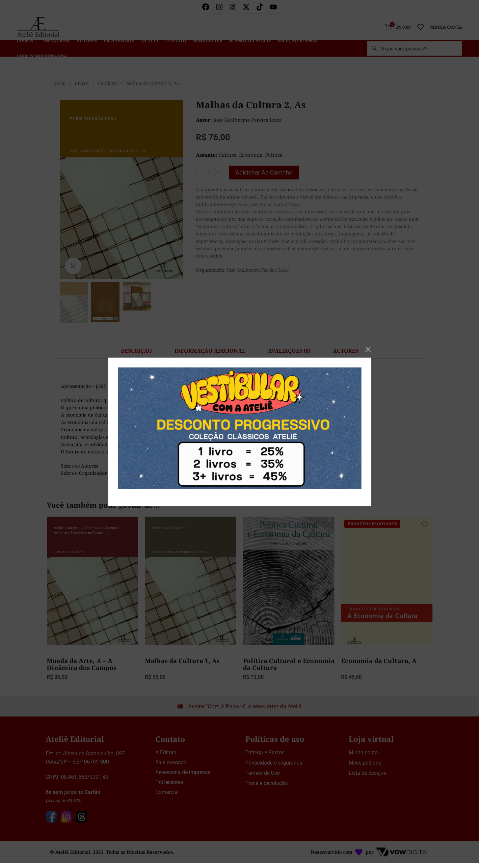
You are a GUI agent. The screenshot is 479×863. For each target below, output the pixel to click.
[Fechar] (368, 349)
